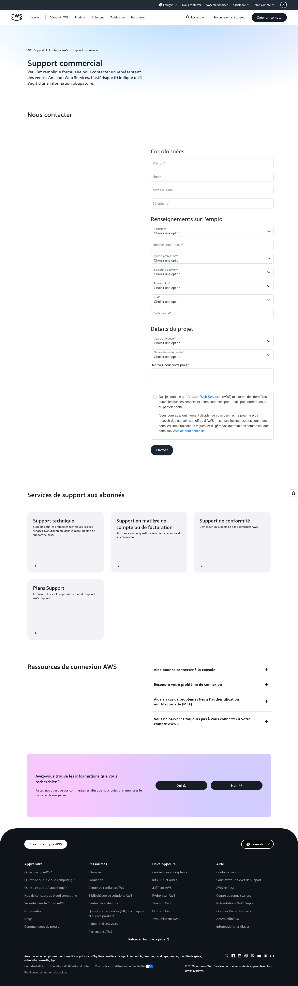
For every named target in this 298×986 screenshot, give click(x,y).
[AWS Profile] (283, 5)
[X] (226, 956)
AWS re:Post (225, 888)
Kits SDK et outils (164, 880)
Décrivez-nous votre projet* (170, 365)
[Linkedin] (239, 956)
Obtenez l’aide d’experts (233, 911)
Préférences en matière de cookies (45, 972)
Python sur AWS (163, 895)
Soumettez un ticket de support (238, 880)
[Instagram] (246, 956)
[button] (59, 17)
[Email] (272, 956)
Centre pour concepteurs (169, 872)
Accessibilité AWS (228, 919)
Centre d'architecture (103, 903)
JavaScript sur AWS (166, 919)
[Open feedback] (293, 493)
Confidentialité (33, 966)
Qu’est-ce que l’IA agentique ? (45, 888)
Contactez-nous (227, 872)
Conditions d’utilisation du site (69, 966)
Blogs (28, 919)
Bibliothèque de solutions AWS (110, 895)
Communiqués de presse (41, 926)
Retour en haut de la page (146, 939)
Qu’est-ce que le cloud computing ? (49, 880)
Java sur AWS (161, 903)
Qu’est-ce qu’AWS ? (38, 872)
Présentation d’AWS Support (236, 903)
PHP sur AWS (161, 911)
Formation (95, 880)
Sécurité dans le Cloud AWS (44, 903)
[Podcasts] (265, 956)
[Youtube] (259, 956)
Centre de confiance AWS (106, 888)
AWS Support (35, 50)
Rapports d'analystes (103, 924)
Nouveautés (32, 911)
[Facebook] (233, 956)
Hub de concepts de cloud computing (50, 895)
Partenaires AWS (100, 931)
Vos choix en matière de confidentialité (120, 966)
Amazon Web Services (204, 396)
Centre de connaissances (233, 895)
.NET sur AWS (162, 888)
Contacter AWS (58, 50)
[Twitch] (252, 956)
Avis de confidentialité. (189, 431)
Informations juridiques (233, 926)
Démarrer (95, 872)
